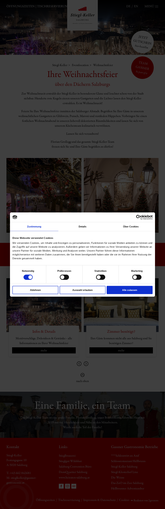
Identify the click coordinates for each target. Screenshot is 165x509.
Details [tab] (83, 226)
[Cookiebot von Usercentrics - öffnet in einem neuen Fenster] (138, 217)
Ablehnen (35, 290)
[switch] (64, 277)
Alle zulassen (129, 290)
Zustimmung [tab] (34, 226)
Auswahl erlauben (82, 290)
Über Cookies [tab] (131, 226)
